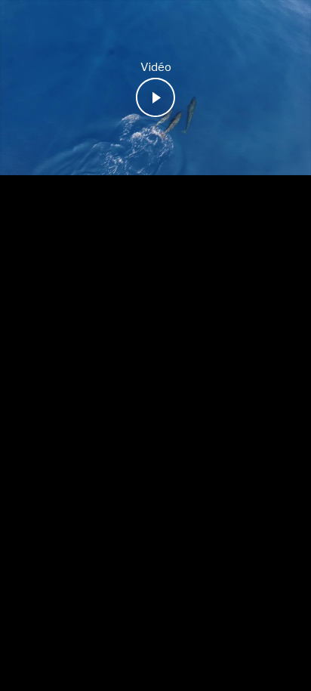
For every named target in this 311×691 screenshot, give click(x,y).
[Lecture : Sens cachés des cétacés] (155, 97)
